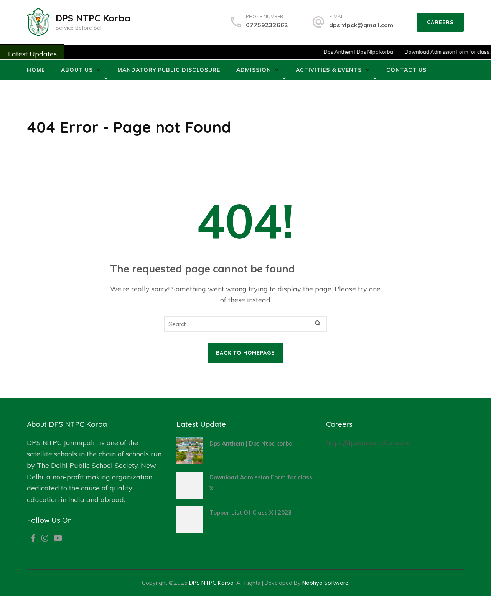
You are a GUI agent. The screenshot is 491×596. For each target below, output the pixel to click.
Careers (440, 22)
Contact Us (406, 69)
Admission (253, 69)
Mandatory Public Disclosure (168, 69)
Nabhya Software (325, 582)
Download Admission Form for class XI (443, 52)
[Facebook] (33, 539)
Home (36, 69)
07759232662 (267, 25)
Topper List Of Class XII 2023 (250, 512)
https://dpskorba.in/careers (367, 442)
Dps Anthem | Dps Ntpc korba (352, 52)
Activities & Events (329, 69)
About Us (77, 69)
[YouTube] (58, 539)
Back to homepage (245, 352)
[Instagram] (44, 539)
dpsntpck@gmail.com (361, 25)
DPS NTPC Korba (93, 18)
